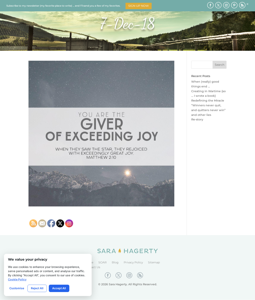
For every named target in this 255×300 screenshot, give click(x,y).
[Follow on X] (218, 5)
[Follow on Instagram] (226, 5)
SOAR (102, 262)
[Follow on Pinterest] (234, 5)
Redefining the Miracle (207, 100)
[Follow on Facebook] (210, 5)
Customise (16, 288)
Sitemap (154, 262)
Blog (115, 262)
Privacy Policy (133, 262)
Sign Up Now (138, 6)
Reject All (37, 288)
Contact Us (92, 267)
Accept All (59, 288)
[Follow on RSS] (242, 5)
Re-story (197, 119)
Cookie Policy (17, 279)
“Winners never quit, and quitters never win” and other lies (208, 110)
